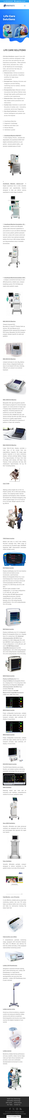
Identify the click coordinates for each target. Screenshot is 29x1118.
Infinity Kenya (18, 1102)
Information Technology (13, 1100)
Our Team (9, 1104)
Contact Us (17, 1104)
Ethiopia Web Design (20, 1113)
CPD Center (9, 1102)
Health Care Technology (13, 1098)
